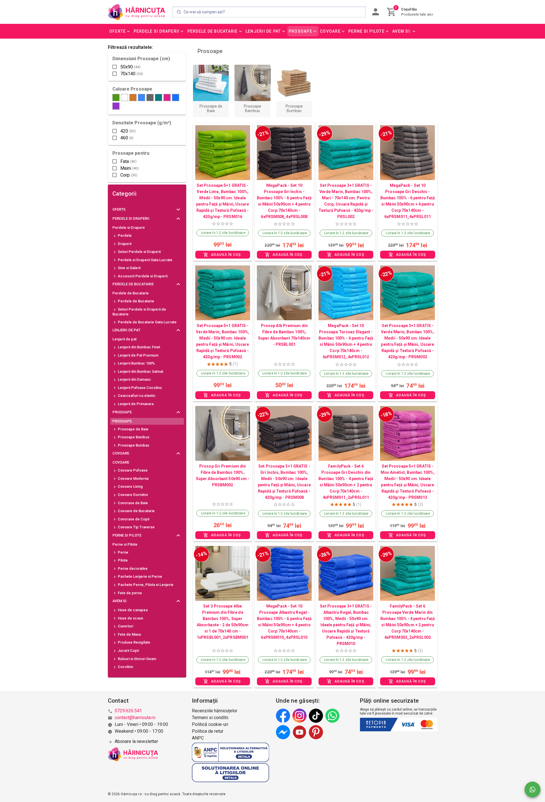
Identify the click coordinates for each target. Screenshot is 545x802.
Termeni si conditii (210, 717)
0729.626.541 (128, 710)
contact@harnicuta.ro (135, 717)
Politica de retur (207, 731)
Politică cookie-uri (210, 724)
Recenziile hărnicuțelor (214, 710)
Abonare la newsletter (136, 741)
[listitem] (147, 227)
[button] (120, 31)
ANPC (198, 738)
